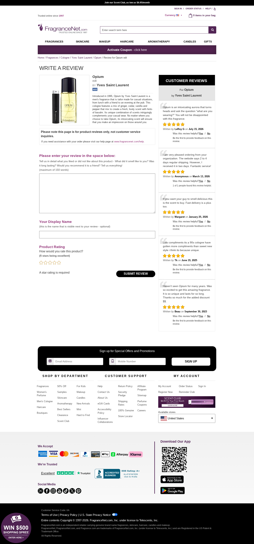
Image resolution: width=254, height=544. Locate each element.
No (208, 133)
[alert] (174, 15)
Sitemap (141, 395)
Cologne (65, 57)
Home (41, 57)
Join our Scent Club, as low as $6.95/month (127, 2)
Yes (201, 133)
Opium (98, 57)
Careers (141, 410)
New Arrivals (83, 403)
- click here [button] (127, 50)
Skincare (82, 41)
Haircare (127, 41)
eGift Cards (104, 403)
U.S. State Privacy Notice (95, 514)
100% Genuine (126, 410)
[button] (41, 490)
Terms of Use (49, 514)
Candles (81, 397)
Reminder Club (187, 392)
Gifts (208, 41)
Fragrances (54, 41)
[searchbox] (154, 30)
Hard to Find (83, 415)
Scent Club (63, 421)
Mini (79, 409)
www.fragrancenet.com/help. (129, 141)
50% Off (61, 386)
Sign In (178, 8)
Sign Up (191, 361)
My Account (164, 386)
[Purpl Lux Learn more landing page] (186, 403)
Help (208, 8)
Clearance (62, 415)
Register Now (165, 392)
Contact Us (104, 392)
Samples (62, 392)
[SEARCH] (212, 30)
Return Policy (125, 386)
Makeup (104, 41)
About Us (103, 397)
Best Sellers (63, 409)
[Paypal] (85, 454)
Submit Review (136, 273)
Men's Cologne (45, 401)
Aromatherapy (64, 403)
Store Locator (125, 416)
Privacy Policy (68, 514)
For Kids (81, 386)
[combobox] (158, 30)
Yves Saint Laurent (82, 57)
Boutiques (42, 412)
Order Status (193, 8)
